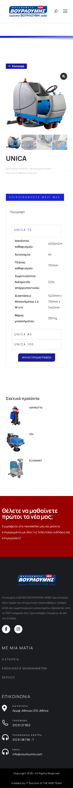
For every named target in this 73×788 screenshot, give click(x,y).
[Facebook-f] (6, 629)
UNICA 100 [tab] (24, 344)
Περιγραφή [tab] (17, 212)
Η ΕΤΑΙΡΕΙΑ (10, 659)
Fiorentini (24, 168)
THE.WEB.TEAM (52, 783)
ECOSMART (35, 460)
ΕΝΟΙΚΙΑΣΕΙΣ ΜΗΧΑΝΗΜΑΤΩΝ (24, 668)
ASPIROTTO (35, 407)
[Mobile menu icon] (65, 11)
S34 (31, 434)
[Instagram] (18, 629)
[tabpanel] (36, 282)
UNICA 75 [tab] (23, 230)
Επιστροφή (18, 66)
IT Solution (33, 783)
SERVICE (8, 677)
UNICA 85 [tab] (23, 334)
